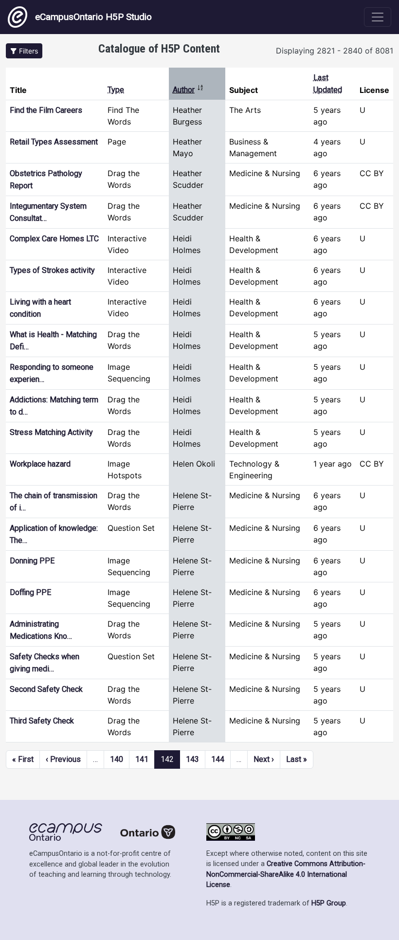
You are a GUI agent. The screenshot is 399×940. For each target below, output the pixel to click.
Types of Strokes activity (52, 270)
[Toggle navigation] (377, 17)
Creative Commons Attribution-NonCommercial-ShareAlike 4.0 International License (285, 874)
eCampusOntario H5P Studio (93, 16)
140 (116, 759)
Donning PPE (32, 560)
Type (116, 89)
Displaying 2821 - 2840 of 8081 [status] (334, 50)
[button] (24, 50)
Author (188, 89)
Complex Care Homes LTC (54, 238)
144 (217, 759)
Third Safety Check (42, 720)
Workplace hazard (40, 464)
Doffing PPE (30, 592)
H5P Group (328, 903)
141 (141, 759)
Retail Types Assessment (54, 141)
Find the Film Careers (46, 110)
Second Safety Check (46, 689)
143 (192, 759)
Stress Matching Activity (51, 432)
